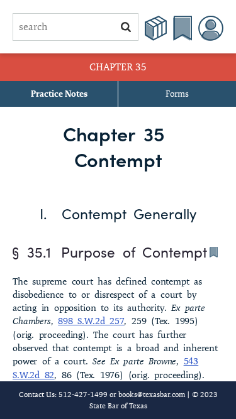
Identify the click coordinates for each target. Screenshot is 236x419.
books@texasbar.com (151, 394)
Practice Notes (59, 93)
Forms (177, 93)
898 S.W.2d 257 (91, 321)
